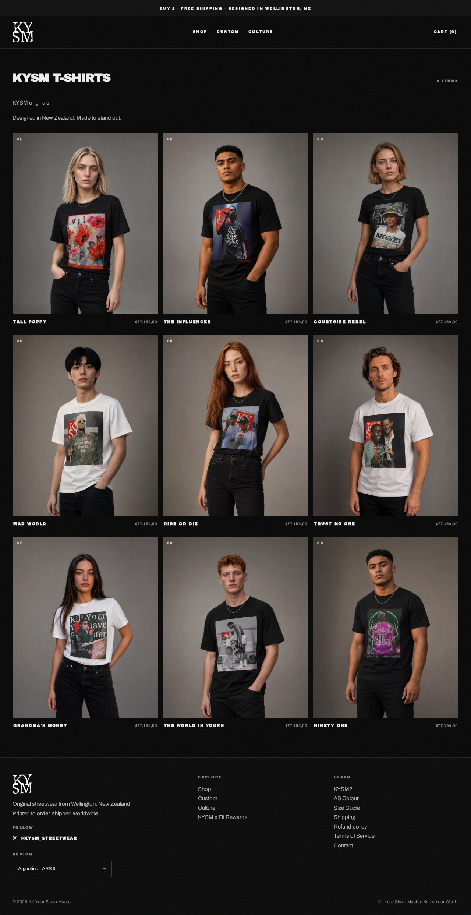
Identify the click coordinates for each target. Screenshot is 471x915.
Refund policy (350, 827)
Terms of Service (354, 836)
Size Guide (347, 808)
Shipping (344, 817)
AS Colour (346, 798)
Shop (200, 32)
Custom (228, 32)
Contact (343, 845)
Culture (260, 32)
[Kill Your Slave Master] (23, 32)
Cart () (445, 32)
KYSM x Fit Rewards (223, 817)
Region (23, 854)
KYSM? (343, 789)
